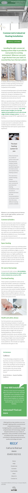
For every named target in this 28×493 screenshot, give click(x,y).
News (14, 473)
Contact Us (14, 478)
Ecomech (14, 468)
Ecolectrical (14, 466)
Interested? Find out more (12, 411)
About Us (14, 476)
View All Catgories (14, 41)
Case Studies (14, 471)
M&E (14, 463)
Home (14, 461)
